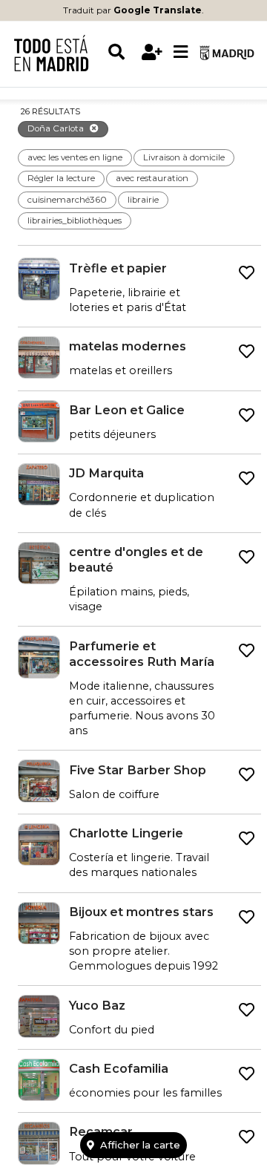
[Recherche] (122, 52)
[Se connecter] (152, 52)
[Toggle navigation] (180, 52)
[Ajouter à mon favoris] (246, 273)
